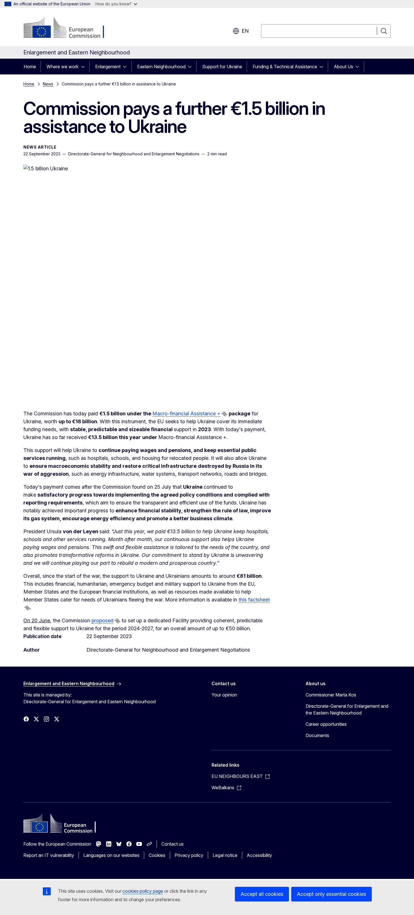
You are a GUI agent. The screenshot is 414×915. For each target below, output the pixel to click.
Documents (317, 735)
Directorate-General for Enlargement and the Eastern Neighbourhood (347, 709)
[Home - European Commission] (68, 28)
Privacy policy (189, 855)
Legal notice (225, 855)
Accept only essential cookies (331, 894)
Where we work (62, 66)
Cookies (157, 855)
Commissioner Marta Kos (331, 695)
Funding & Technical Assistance (285, 66)
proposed (102, 620)
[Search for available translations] (224, 414)
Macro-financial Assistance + (186, 413)
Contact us (172, 844)
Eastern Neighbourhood (161, 66)
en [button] (245, 31)
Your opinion (224, 695)
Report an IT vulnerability (48, 855)
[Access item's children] (84, 66)
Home (30, 66)
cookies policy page (143, 891)
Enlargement (108, 66)
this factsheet (254, 600)
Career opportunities (326, 724)
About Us (343, 66)
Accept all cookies (262, 894)
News (48, 83)
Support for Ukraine (222, 66)
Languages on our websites (111, 855)
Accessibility (259, 855)
